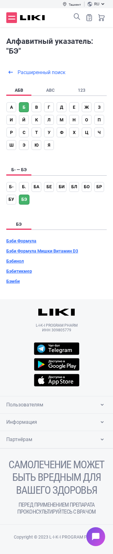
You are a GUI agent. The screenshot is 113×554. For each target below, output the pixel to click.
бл (74, 186)
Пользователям (24, 405)
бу (11, 199)
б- (11, 186)
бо (87, 186)
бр (99, 186)
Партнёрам (19, 439)
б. (24, 186)
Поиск (77, 16)
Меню (11, 17)
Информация (21, 422)
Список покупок (89, 17)
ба (36, 186)
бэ (24, 199)
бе (49, 186)
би (62, 186)
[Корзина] (101, 17)
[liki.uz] (32, 17)
